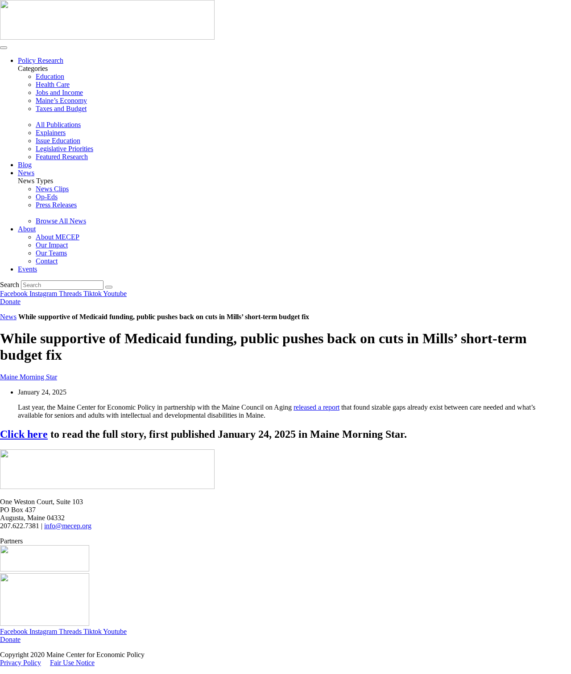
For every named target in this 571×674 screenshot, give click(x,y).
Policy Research (40, 60)
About (27, 229)
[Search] (108, 287)
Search (9, 284)
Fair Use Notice (72, 662)
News (26, 173)
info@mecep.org (67, 526)
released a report (316, 407)
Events (27, 269)
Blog (25, 164)
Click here (24, 434)
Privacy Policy (20, 662)
